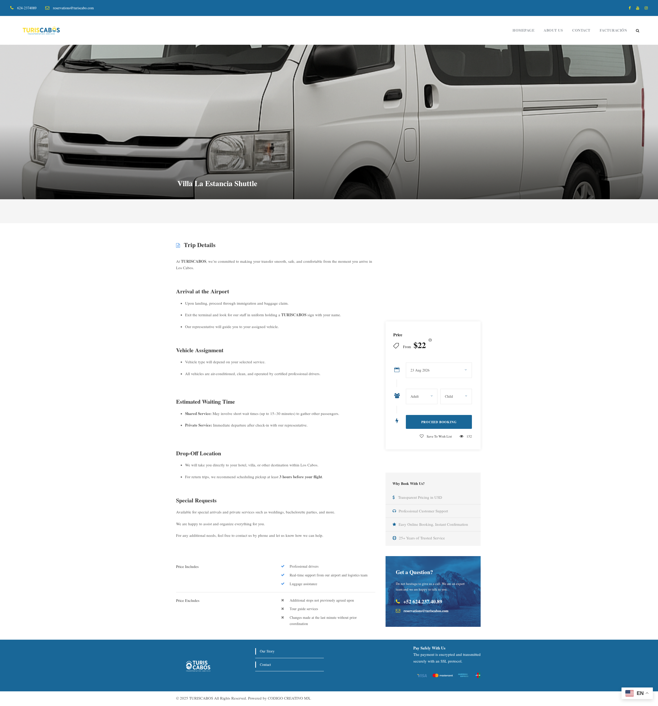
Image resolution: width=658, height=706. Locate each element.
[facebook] (630, 7)
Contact (581, 30)
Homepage (523, 30)
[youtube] (637, 7)
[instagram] (646, 7)
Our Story (267, 651)
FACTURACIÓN (613, 30)
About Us (553, 30)
